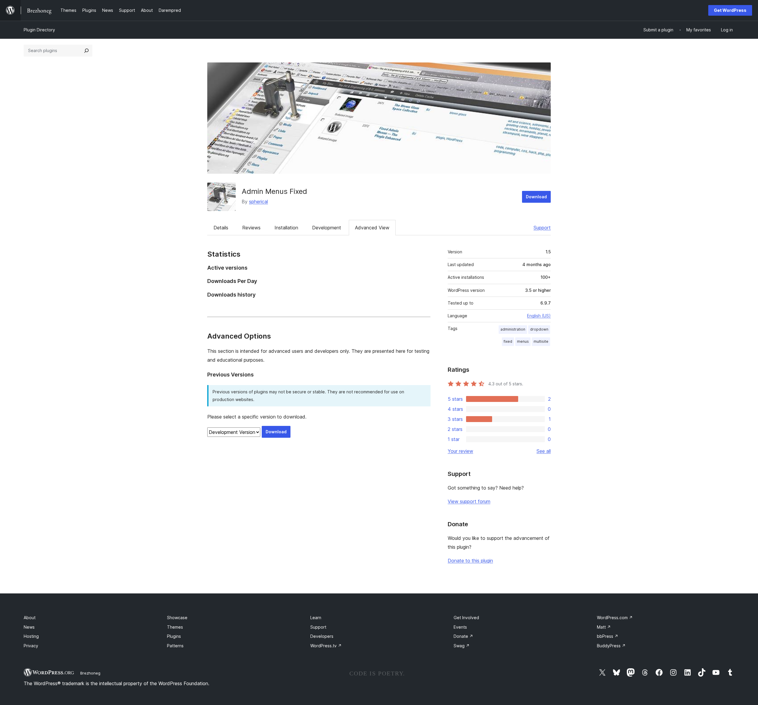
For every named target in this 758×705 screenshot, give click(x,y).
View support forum (469, 501)
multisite (541, 341)
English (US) (539, 315)
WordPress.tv (326, 645)
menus (523, 341)
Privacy (31, 645)
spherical (258, 202)
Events (460, 627)
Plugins (174, 636)
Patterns (175, 645)
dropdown (539, 329)
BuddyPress (611, 645)
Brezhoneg (90, 673)
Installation (286, 228)
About (30, 617)
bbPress (607, 636)
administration (512, 329)
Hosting (31, 636)
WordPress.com (615, 617)
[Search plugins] (86, 51)
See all (544, 451)
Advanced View (372, 228)
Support (542, 228)
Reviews (251, 228)
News (29, 627)
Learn (315, 617)
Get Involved (466, 617)
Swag (462, 645)
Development (326, 228)
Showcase (177, 617)
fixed (508, 341)
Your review (460, 451)
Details (220, 228)
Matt (604, 627)
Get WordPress (730, 10)
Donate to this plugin (470, 561)
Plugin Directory (39, 29)
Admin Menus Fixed (274, 191)
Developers (321, 636)
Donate (463, 636)
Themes (175, 627)
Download (536, 196)
